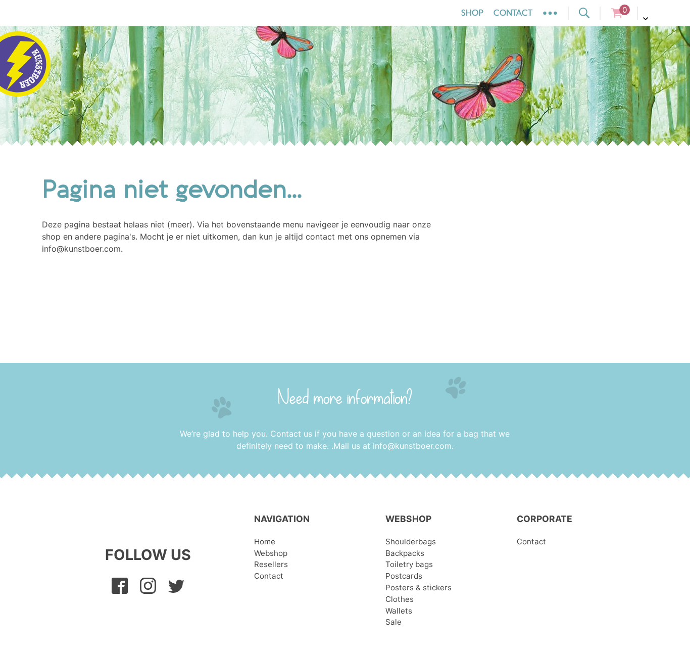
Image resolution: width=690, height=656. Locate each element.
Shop (472, 13)
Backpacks (404, 553)
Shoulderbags (410, 541)
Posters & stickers (418, 587)
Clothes (399, 599)
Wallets (398, 611)
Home (264, 541)
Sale (393, 622)
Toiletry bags (409, 564)
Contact (513, 13)
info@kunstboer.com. (413, 446)
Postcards (403, 576)
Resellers (271, 564)
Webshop (270, 553)
